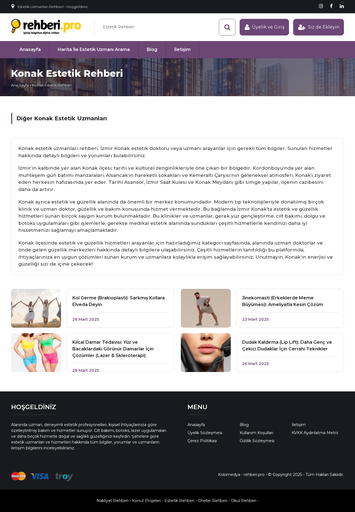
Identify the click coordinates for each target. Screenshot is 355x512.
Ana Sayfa (20, 85)
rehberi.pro (254, 474)
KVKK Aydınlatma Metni (315, 432)
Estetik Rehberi (118, 26)
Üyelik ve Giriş (268, 27)
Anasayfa (30, 49)
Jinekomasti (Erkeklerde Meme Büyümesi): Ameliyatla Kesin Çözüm (282, 301)
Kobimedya (229, 474)
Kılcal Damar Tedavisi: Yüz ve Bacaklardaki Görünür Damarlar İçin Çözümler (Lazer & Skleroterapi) (113, 349)
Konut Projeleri (146, 500)
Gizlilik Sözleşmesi (257, 440)
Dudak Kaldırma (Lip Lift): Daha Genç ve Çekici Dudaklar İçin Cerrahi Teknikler (287, 345)
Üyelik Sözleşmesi (204, 432)
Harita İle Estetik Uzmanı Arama (94, 49)
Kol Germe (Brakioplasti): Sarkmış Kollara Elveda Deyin (118, 301)
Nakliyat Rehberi (112, 500)
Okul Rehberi (243, 500)
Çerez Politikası (202, 440)
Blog (152, 49)
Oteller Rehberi (212, 500)
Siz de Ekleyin (323, 27)
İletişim (182, 49)
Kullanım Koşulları (256, 432)
